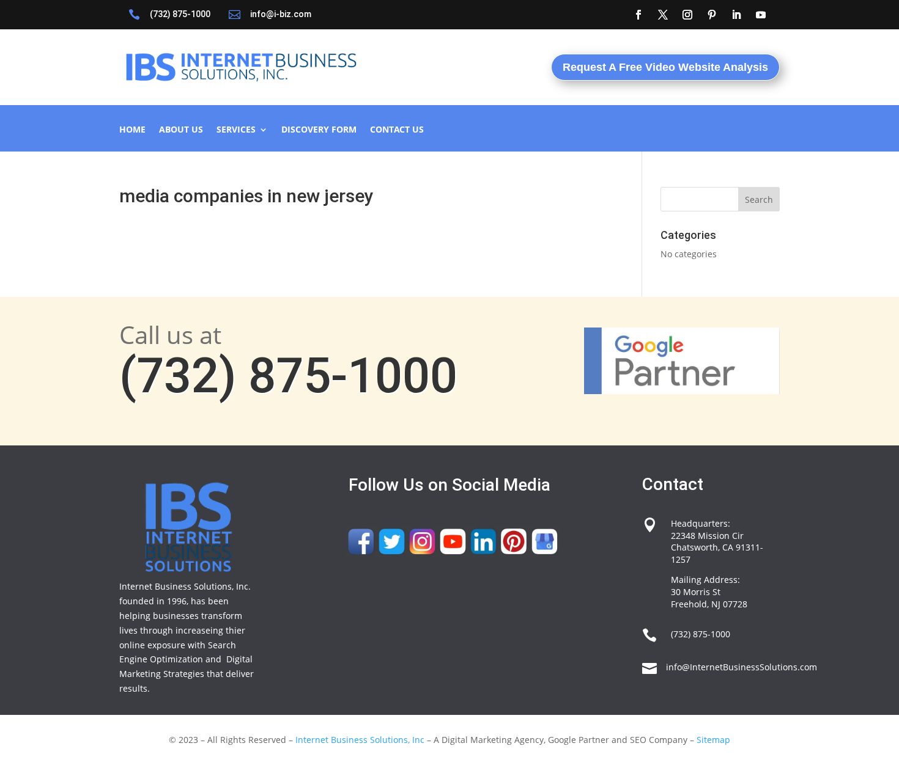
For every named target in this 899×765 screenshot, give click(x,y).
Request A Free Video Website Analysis (665, 67)
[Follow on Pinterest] (712, 14)
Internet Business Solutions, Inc (359, 739)
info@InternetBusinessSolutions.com (741, 667)
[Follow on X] (663, 14)
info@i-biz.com (280, 14)
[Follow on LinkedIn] (736, 14)
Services (236, 130)
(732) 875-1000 (180, 14)
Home (132, 130)
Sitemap (713, 739)
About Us (181, 130)
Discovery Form (319, 130)
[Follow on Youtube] (761, 14)
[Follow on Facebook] (638, 14)
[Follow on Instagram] (687, 14)
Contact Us (397, 130)
